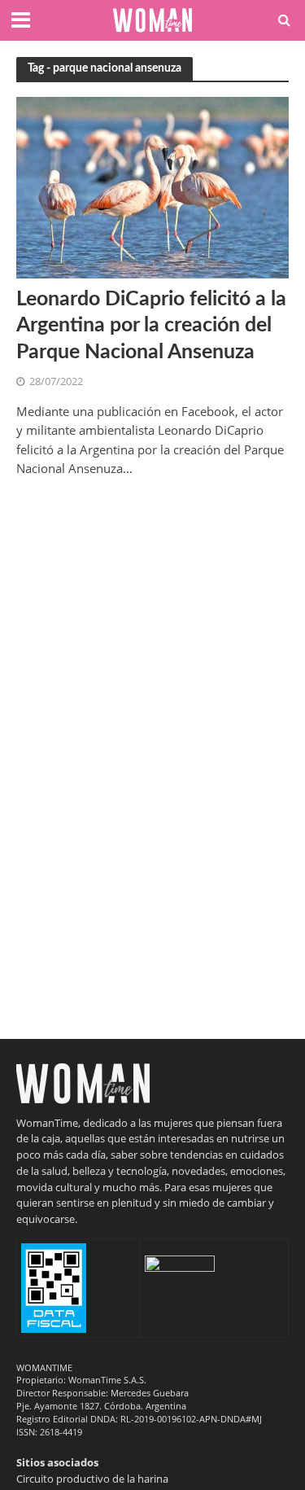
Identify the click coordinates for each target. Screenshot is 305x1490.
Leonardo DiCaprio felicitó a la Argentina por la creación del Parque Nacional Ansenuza (151, 325)
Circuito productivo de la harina (92, 1478)
